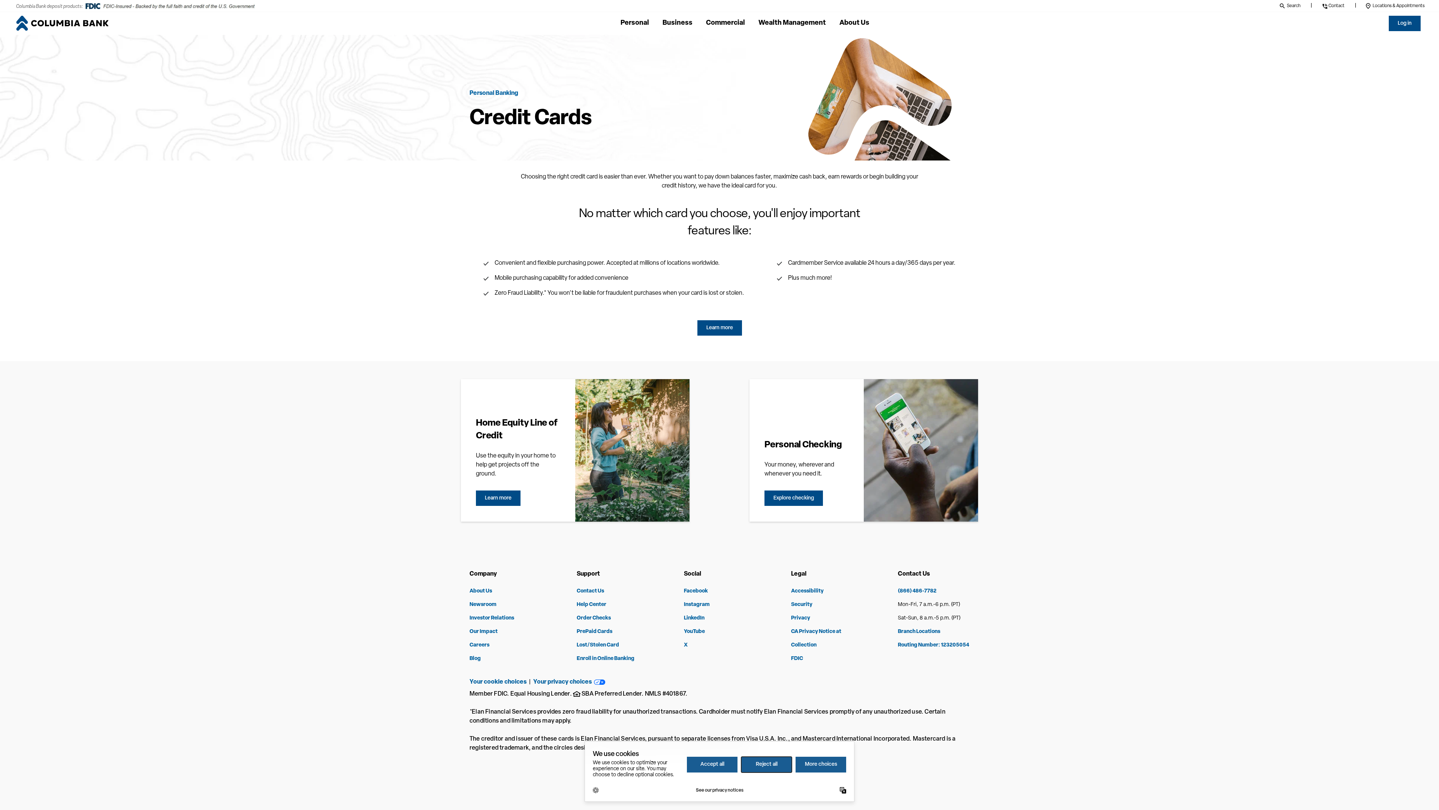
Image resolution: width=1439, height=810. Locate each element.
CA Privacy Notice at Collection (816, 638)
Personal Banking (494, 93)
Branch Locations (919, 631)
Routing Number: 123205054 (933, 645)
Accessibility (807, 591)
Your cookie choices (498, 682)
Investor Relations (492, 618)
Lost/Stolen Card (598, 645)
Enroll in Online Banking (605, 659)
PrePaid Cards (594, 631)
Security (801, 605)
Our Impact (484, 631)
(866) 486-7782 (917, 591)
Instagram (697, 605)
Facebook (696, 591)
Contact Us (590, 591)
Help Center (591, 605)
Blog (475, 659)
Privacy (800, 618)
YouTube (694, 631)
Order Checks (594, 618)
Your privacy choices (563, 682)
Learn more (719, 328)
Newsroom (483, 605)
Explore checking (793, 498)
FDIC (797, 659)
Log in (1405, 23)
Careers (479, 645)
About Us (481, 591)
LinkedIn (694, 618)
